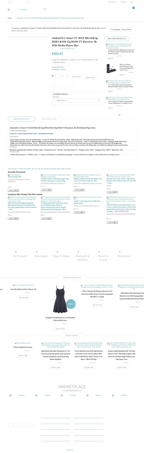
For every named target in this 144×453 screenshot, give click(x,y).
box (25, 169)
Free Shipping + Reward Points (121, 29)
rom (42, 169)
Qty (53, 76)
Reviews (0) (49, 119)
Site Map (78, 438)
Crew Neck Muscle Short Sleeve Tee (17, 289)
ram (36, 169)
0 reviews (119, 56)
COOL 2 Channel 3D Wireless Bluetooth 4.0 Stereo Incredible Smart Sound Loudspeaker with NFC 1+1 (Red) (91, 294)
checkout (45, 438)
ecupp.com (70, 450)
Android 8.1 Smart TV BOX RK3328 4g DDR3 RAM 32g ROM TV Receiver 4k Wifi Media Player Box (50, 18)
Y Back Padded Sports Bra (22, 347)
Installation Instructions (45, 133)
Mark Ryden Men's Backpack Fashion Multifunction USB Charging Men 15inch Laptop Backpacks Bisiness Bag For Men (127, 296)
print (32, 425)
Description (21, 119)
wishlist (44, 432)
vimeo (21, 425)
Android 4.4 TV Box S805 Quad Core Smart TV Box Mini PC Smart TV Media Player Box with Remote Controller (121, 51)
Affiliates (78, 426)
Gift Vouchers (79, 432)
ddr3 (32, 169)
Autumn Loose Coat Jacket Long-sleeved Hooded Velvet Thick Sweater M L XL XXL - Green (121, 181)
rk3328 (28, 169)
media (54, 169)
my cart (44, 426)
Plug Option (56, 97)
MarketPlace (46, 421)
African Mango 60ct (14, 177)
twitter (16, 425)
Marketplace (79, 415)
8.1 (18, 169)
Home (10, 18)
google (27, 425)
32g (39, 169)
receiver (46, 169)
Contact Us (78, 421)
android (13, 169)
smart (21, 169)
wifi (51, 169)
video (62, 169)
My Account (46, 415)
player (58, 169)
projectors (68, 169)
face (10, 425)
